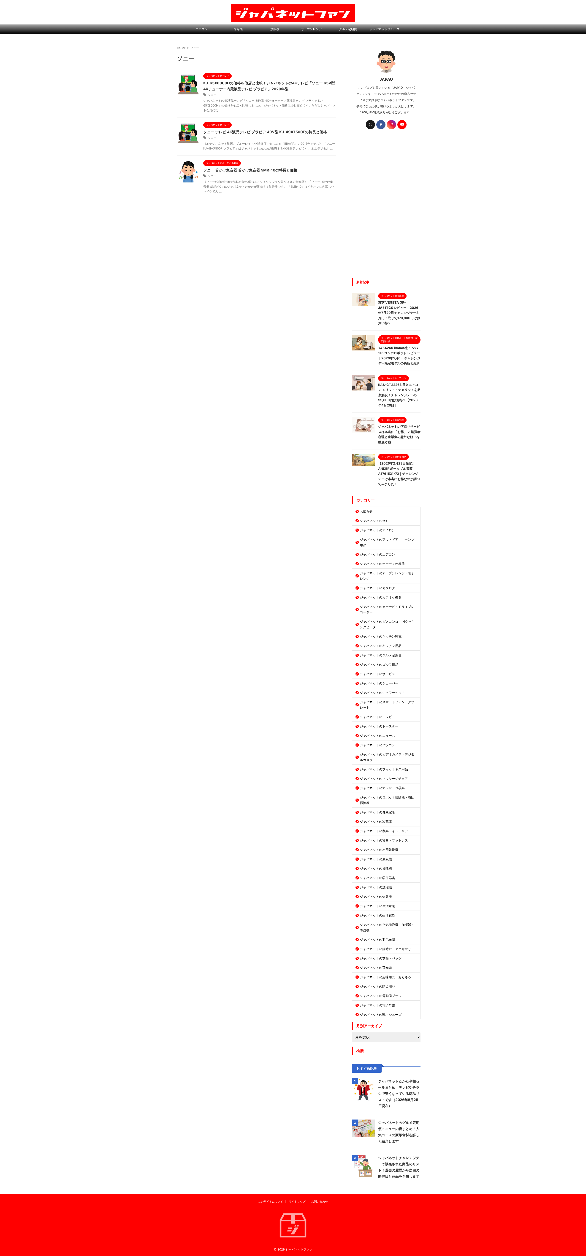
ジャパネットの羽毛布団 (377, 939)
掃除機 (238, 29)
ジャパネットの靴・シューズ (381, 1014)
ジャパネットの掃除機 (376, 868)
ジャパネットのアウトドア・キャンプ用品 (387, 542)
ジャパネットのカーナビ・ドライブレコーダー (387, 609)
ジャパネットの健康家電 (377, 812)
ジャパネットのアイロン (377, 530)
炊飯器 (274, 29)
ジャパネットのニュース (377, 736)
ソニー (212, 94)
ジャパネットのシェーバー (379, 683)
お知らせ (366, 511)
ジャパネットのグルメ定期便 (381, 655)
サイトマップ (297, 1201)
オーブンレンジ (311, 29)
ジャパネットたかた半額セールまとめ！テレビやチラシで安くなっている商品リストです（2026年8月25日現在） (398, 1093)
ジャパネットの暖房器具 (377, 878)
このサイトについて (270, 1201)
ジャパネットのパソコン (377, 745)
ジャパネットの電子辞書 (377, 1005)
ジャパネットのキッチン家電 (381, 636)
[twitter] (370, 124)
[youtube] (402, 124)
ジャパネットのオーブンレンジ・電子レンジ (387, 575)
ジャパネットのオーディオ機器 (382, 564)
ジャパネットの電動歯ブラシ (381, 996)
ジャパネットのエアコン (377, 554)
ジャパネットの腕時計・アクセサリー (387, 949)
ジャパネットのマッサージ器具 (382, 788)
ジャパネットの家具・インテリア (384, 831)
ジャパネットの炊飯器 (376, 896)
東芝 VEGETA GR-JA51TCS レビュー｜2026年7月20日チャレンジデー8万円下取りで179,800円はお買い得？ (399, 312)
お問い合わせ (319, 1201)
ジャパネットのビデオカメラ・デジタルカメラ (387, 757)
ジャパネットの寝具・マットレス (384, 840)
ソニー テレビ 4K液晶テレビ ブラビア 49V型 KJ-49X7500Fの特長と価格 (265, 132)
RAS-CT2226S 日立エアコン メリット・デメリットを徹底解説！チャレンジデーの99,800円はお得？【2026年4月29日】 (399, 395)
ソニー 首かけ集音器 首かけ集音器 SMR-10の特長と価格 (250, 170)
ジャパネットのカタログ (377, 588)
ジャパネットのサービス (377, 674)
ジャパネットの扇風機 (376, 859)
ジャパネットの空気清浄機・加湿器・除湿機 (387, 927)
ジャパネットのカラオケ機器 (381, 597)
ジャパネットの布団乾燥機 (379, 850)
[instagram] (391, 124)
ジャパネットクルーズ (384, 29)
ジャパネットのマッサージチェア (384, 778)
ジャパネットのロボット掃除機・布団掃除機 (387, 800)
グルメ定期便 (348, 29)
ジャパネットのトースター (379, 726)
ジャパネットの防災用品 (377, 986)
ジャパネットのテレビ (376, 717)
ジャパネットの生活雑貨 (377, 915)
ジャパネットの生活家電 (377, 906)
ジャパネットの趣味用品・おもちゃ (385, 977)
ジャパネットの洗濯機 (376, 887)
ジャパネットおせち (374, 521)
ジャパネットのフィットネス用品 (384, 769)
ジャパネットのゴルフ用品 (379, 664)
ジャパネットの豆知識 (376, 968)
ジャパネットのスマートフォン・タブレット (387, 704)
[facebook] (380, 124)
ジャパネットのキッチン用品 (381, 646)
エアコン (201, 29)
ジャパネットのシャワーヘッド (382, 693)
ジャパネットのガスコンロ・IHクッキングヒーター (387, 624)
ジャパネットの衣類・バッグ (381, 958)
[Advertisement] (386, 206)
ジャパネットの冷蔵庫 (376, 821)
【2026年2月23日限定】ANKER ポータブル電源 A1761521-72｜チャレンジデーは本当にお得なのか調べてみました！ (399, 473)
